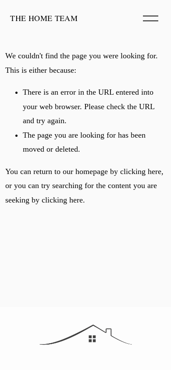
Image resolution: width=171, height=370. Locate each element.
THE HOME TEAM (44, 18)
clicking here (140, 171)
